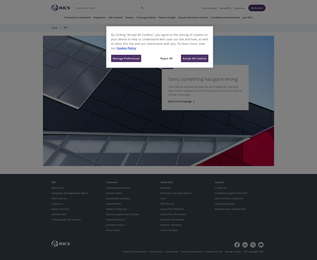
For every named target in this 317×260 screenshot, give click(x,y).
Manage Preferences (126, 58)
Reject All (166, 58)
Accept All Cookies (195, 58)
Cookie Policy (126, 48)
